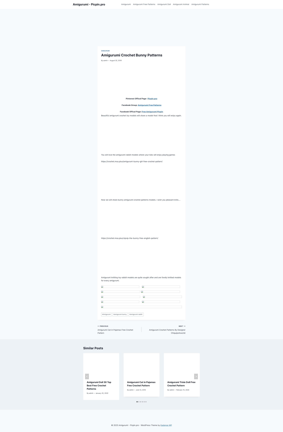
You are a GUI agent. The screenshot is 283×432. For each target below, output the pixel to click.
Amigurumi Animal (181, 4)
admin (105, 60)
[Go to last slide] (87, 376)
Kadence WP (166, 425)
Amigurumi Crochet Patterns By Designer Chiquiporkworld (167, 329)
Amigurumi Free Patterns (144, 4)
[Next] (196, 376)
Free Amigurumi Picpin (152, 112)
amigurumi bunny (120, 314)
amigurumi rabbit (135, 314)
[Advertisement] (141, 22)
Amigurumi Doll (164, 4)
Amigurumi (126, 4)
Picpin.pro (152, 99)
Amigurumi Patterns (200, 4)
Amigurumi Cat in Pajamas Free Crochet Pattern (115, 329)
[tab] (137, 401)
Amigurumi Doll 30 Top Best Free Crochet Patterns (99, 385)
